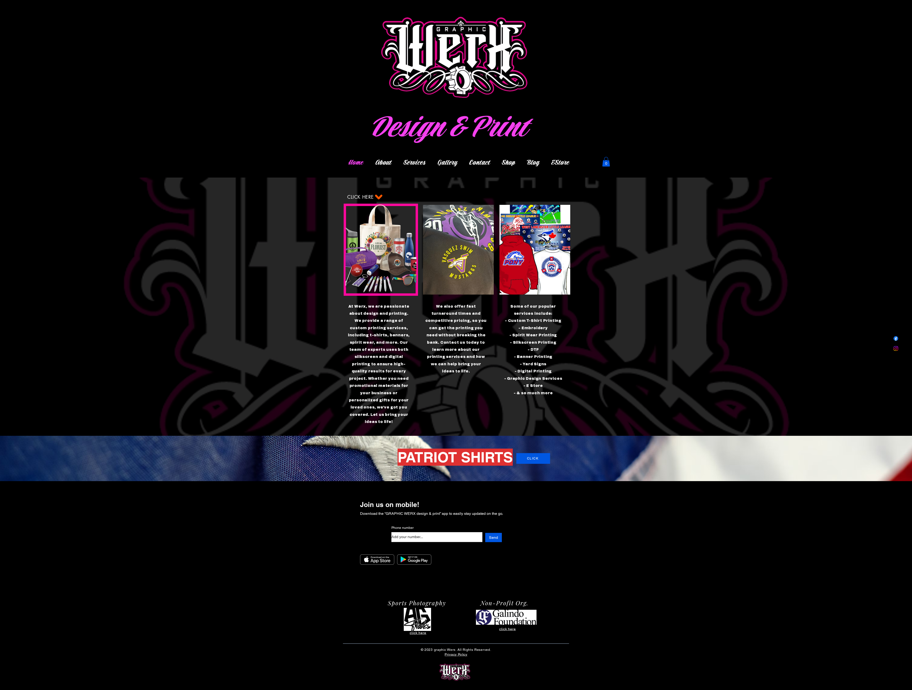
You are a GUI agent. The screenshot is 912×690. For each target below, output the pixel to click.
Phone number (402, 527)
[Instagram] (896, 348)
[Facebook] (896, 338)
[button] (606, 162)
